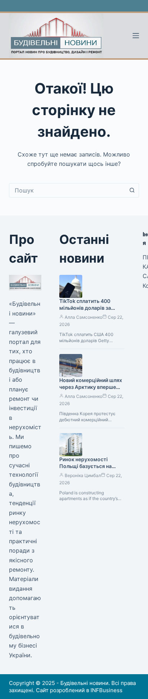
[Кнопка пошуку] (132, 190)
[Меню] (136, 35)
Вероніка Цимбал (83, 475)
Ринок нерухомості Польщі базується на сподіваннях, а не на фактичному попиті (85, 469)
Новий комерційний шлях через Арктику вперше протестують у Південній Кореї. (90, 390)
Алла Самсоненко (83, 317)
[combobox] (67, 190)
